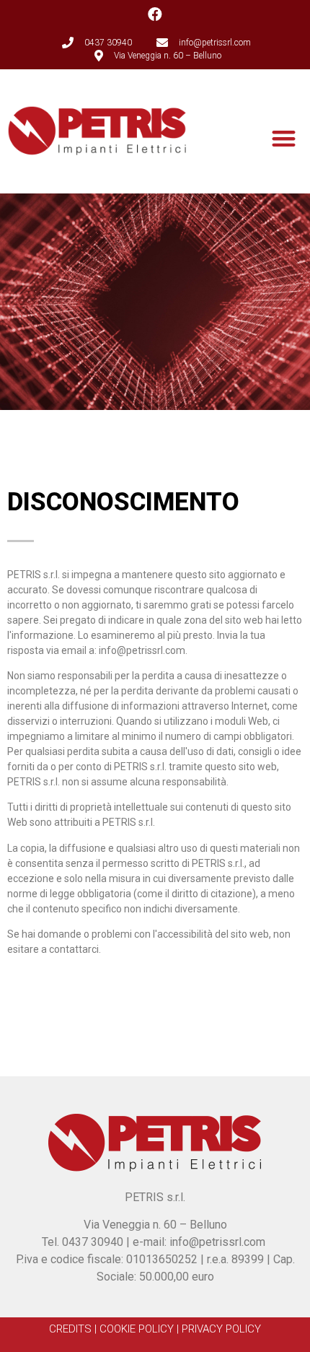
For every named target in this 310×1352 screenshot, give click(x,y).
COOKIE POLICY (136, 1328)
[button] (284, 138)
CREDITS (70, 1328)
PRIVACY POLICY (221, 1328)
